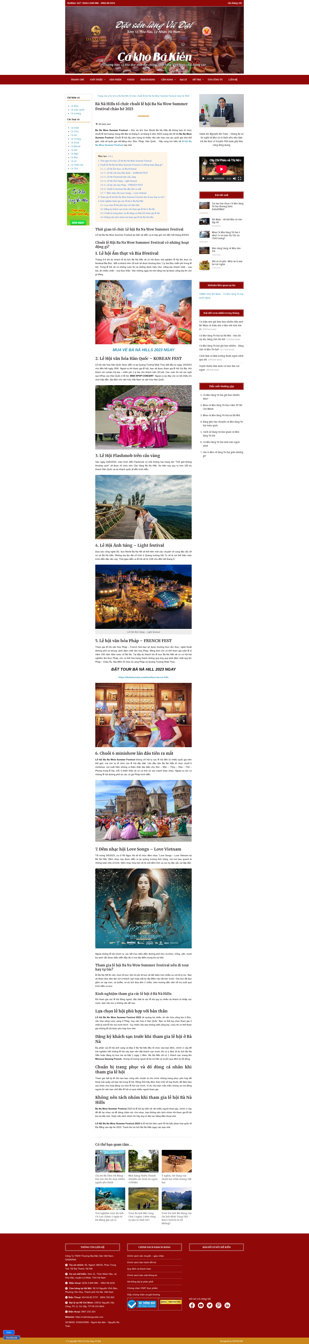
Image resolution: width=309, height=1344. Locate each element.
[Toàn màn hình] (239, 178)
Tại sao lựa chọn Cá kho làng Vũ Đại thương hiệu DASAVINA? (227, 206)
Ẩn (110, 156)
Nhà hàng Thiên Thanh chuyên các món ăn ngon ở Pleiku (143, 1179)
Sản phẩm (115, 79)
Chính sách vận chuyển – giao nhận (145, 1256)
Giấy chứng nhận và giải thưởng (143, 1294)
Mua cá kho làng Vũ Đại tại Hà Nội (221, 415)
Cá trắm (75, 127)
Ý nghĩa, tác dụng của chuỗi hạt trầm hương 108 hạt (176, 1179)
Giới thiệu (96, 79)
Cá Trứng (76, 139)
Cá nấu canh (77, 109)
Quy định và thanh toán (139, 1268)
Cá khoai (75, 146)
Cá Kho (75, 106)
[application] (221, 169)
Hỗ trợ (197, 79)
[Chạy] (203, 178)
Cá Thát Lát (77, 165)
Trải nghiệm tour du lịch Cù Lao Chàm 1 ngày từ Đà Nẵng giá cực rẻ (109, 1216)
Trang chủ (77, 79)
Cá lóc (74, 135)
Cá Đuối (75, 142)
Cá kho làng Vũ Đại (92, 1341)
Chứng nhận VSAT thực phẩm (142, 1288)
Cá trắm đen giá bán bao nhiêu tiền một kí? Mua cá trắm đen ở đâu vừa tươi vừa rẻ (221, 325)
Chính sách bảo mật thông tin (142, 1275)
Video (131, 79)
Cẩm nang (167, 79)
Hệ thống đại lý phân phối (140, 1281)
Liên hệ (232, 79)
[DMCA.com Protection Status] (171, 1303)
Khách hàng (147, 79)
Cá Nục (74, 157)
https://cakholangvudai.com (89, 1317)
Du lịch (112, 96)
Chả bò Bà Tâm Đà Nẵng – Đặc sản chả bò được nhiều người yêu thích (110, 1179)
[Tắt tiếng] (234, 178)
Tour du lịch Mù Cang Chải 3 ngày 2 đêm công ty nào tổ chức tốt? (142, 1216)
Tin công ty (215, 79)
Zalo (8, 1332)
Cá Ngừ (74, 153)
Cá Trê (74, 168)
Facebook (11, 1337)
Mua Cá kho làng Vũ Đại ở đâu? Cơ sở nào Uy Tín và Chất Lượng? (226, 235)
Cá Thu (75, 131)
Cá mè (74, 150)
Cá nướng (76, 113)
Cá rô (73, 161)
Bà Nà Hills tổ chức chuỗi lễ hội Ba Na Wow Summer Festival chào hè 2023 (153, 96)
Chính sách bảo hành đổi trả (141, 1262)
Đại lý (183, 79)
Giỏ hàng (233, 3)
